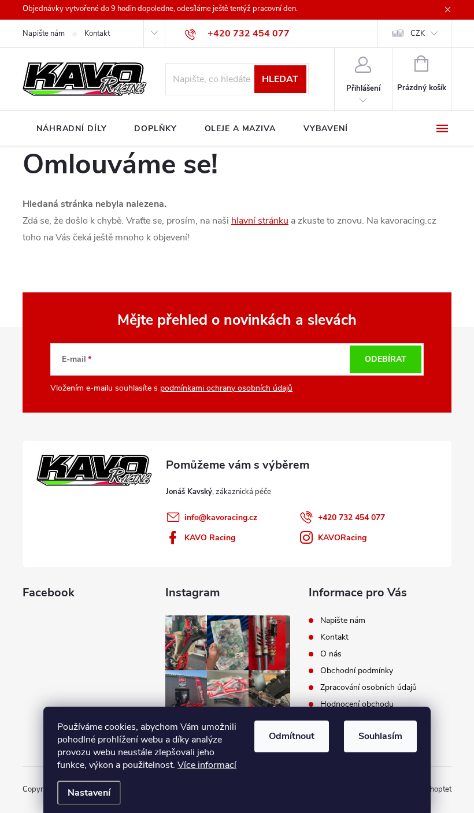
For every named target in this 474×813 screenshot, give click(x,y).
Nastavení (89, 792)
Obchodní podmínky (356, 670)
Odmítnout (291, 736)
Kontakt (97, 33)
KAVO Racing (209, 537)
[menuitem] (71, 129)
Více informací (206, 765)
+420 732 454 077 (351, 517)
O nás (331, 653)
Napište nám (44, 33)
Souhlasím (380, 736)
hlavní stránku (259, 220)
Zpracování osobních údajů (368, 687)
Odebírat (385, 359)
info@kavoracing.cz (220, 517)
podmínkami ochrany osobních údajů (226, 388)
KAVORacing (342, 537)
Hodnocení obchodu (357, 704)
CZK (417, 33)
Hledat (280, 79)
